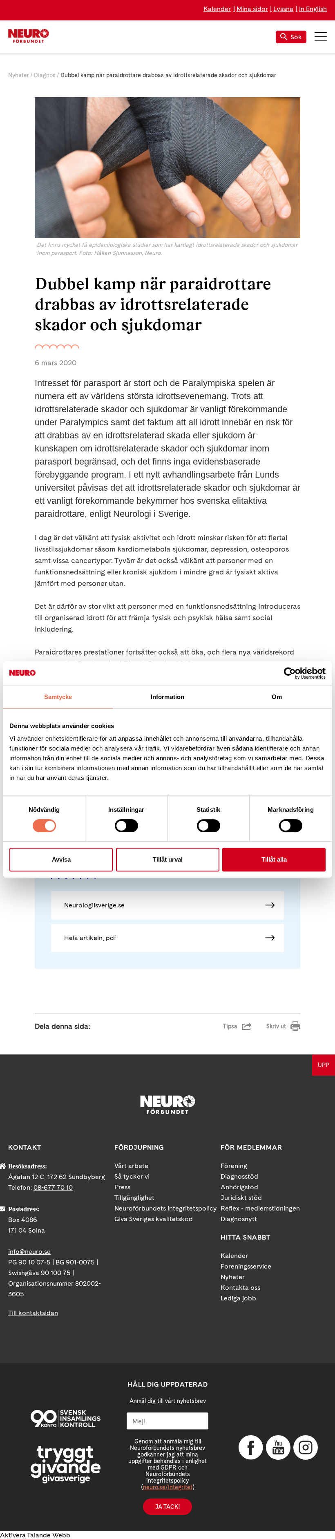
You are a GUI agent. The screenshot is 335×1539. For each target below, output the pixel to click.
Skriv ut (276, 1026)
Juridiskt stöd (241, 1198)
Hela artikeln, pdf (90, 938)
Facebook (251, 1447)
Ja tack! (167, 1506)
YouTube (278, 1447)
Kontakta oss (240, 1287)
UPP (323, 1065)
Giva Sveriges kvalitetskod (153, 1219)
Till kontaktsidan (33, 1313)
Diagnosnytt (239, 1219)
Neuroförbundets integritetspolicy (165, 1208)
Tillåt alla (274, 859)
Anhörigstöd (239, 1187)
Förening (234, 1166)
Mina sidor (252, 9)
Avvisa (61, 859)
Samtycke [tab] (58, 696)
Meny (321, 36)
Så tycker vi (132, 1176)
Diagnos (45, 75)
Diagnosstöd (239, 1176)
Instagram (305, 1447)
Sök (296, 37)
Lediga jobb (238, 1298)
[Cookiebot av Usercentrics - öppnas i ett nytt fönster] (290, 673)
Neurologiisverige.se (94, 905)
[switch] (126, 825)
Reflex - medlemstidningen (260, 1208)
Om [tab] (277, 696)
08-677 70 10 (53, 1187)
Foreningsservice (246, 1266)
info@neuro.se (29, 1251)
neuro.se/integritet (167, 1487)
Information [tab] (167, 696)
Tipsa (230, 1026)
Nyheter (18, 75)
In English (313, 9)
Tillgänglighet (134, 1198)
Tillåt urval (168, 859)
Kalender (217, 9)
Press (122, 1187)
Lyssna (283, 9)
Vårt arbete (131, 1166)
